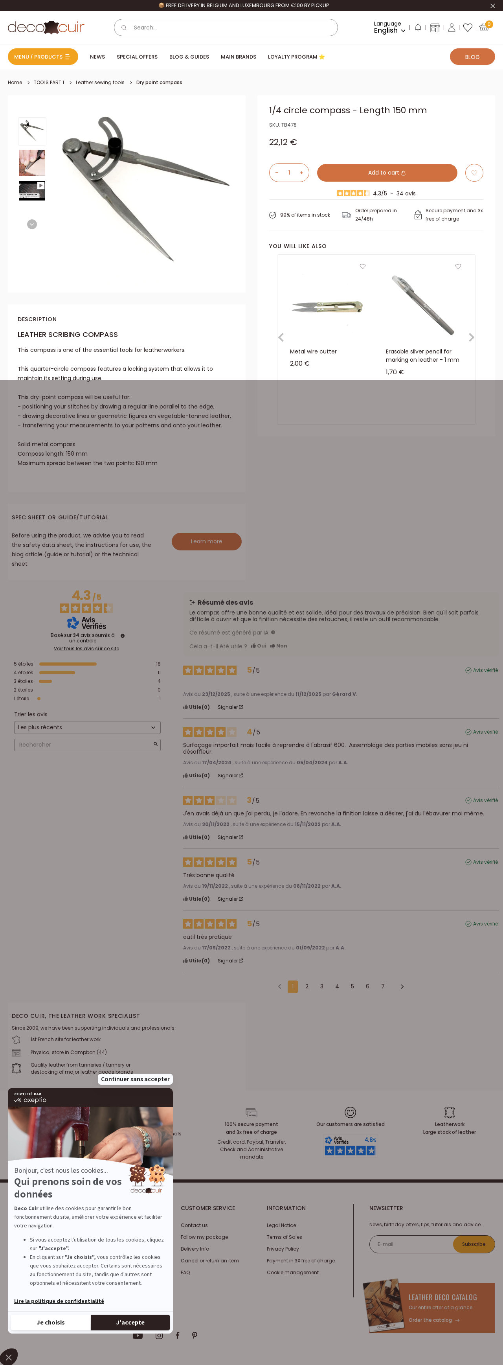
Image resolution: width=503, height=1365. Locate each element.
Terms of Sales (284, 1237)
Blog (472, 57)
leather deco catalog (443, 1297)
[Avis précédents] (279, 986)
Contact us (194, 1225)
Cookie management (293, 1272)
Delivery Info (195, 1248)
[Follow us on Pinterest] (194, 1335)
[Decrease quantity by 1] (274, 173)
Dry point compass (159, 82)
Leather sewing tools (100, 82)
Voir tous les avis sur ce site (86, 648)
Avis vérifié (485, 670)
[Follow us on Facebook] (177, 1335)
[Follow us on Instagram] (159, 1335)
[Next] (32, 224)
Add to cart (384, 173)
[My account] (451, 27)
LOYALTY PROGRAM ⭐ (296, 57)
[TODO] (273, 632)
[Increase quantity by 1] (304, 173)
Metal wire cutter (313, 351)
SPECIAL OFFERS (137, 57)
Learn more (206, 541)
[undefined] (122, 636)
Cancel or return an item (210, 1260)
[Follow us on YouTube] (138, 1335)
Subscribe (474, 1244)
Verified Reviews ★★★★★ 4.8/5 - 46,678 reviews (243, 5)
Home (15, 82)
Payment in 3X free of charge (301, 1260)
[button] (417, 29)
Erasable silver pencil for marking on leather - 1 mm (422, 356)
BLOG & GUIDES (189, 57)
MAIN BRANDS (238, 57)
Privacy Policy (283, 1248)
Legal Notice (281, 1225)
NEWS (97, 57)
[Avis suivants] (400, 987)
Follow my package (204, 1237)
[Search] (124, 27)
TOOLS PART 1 (49, 82)
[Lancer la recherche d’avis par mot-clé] (155, 745)
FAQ (185, 1272)
